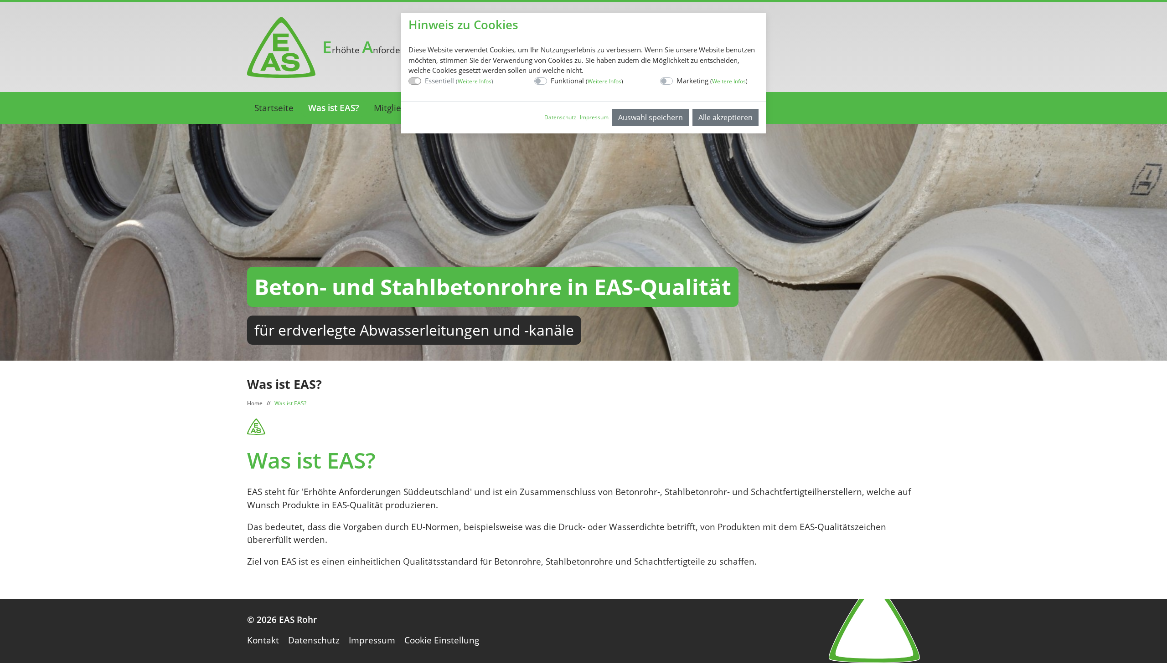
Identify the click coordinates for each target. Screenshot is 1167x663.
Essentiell (459, 80)
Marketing (712, 80)
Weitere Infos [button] (474, 81)
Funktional (587, 80)
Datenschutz (560, 117)
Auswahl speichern (650, 117)
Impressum (594, 117)
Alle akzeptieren (725, 117)
